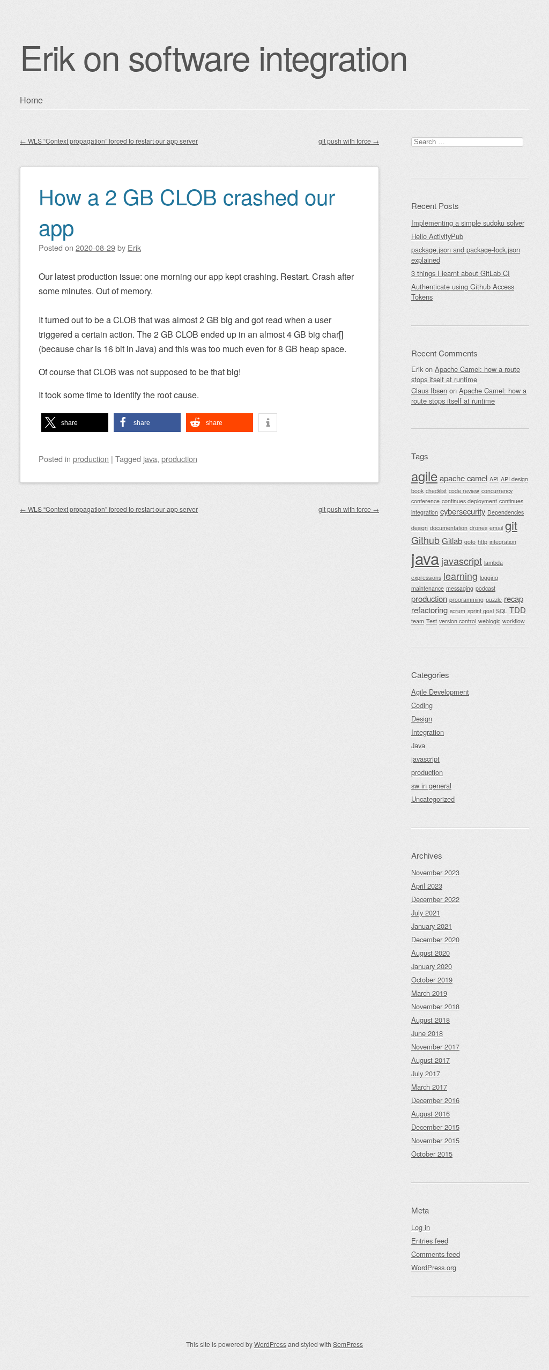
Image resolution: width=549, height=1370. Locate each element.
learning (460, 576)
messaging (459, 588)
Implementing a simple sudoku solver (467, 223)
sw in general (431, 785)
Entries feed (429, 1240)
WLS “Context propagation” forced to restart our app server (109, 140)
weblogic (489, 621)
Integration (427, 732)
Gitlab (452, 540)
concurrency (497, 491)
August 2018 (430, 1020)
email (496, 528)
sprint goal (481, 611)
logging (489, 578)
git (511, 525)
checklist (436, 491)
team (417, 621)
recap (513, 598)
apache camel (463, 477)
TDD (517, 609)
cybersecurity (462, 511)
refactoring (429, 609)
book (417, 491)
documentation (449, 528)
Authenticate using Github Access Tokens (462, 291)
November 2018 (435, 1006)
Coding (422, 705)
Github (425, 540)
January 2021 (431, 926)
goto (470, 542)
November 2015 (435, 1140)
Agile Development (440, 692)
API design (514, 479)
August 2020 (430, 953)
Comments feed (435, 1254)
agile (424, 476)
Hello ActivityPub (437, 236)
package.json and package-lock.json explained (465, 254)
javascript (461, 561)
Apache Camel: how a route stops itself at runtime (465, 374)
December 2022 (435, 899)
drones (478, 528)
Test (431, 621)
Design (421, 718)
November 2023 (435, 872)
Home (31, 100)
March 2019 (429, 993)
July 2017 (425, 1073)
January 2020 (431, 966)
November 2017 (435, 1046)
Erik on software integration (213, 56)
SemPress (348, 1344)
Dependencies (505, 512)
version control (457, 621)
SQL (501, 611)
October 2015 (431, 1154)
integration (502, 542)
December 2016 (435, 1100)
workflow (513, 621)
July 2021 (425, 912)
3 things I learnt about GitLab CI (460, 273)
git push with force (348, 140)
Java (418, 745)
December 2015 (435, 1127)
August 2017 (430, 1060)
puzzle (494, 599)
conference (425, 501)
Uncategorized (433, 799)
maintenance (427, 588)
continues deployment (469, 501)
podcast (485, 588)
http (482, 542)
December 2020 (435, 939)
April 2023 (426, 886)
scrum (457, 611)
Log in (420, 1227)
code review (464, 491)
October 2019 (431, 979)
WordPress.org (433, 1267)
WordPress (270, 1344)
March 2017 (429, 1087)
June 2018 (427, 1033)
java (150, 458)
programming (466, 599)
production (91, 458)
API (494, 479)
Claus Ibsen (429, 390)
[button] (74, 422)
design (419, 528)
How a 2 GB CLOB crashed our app (187, 211)
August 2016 (430, 1113)
